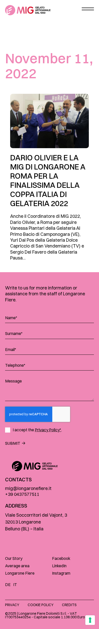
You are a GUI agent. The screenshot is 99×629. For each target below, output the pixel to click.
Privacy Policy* (48, 429)
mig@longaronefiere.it (28, 488)
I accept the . (37, 429)
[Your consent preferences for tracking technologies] (90, 620)
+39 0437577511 (22, 494)
